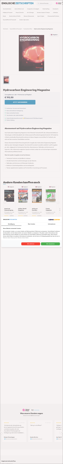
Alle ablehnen (30, 243)
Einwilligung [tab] (11, 224)
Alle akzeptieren (50, 243)
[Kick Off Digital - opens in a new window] (54, 219)
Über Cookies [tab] (31, 224)
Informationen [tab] (51, 224)
